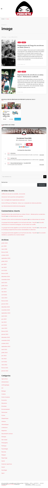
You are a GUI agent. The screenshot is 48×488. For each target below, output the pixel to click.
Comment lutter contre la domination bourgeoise (15, 219)
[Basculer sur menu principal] (1, 8)
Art (19, 42)
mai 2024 (4, 291)
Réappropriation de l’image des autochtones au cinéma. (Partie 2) (31, 46)
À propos (26, 483)
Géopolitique (5, 418)
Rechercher (5, 182)
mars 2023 (4, 328)
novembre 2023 (6, 310)
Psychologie (5, 449)
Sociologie (4, 470)
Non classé (4, 439)
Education (4, 403)
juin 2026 (4, 246)
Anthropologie (5, 385)
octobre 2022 (5, 343)
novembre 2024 (6, 279)
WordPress (4, 485)
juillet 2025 (5, 261)
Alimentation (5, 382)
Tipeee (33, 484)
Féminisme (4, 412)
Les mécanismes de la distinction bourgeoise (13, 206)
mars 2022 (4, 364)
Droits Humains (6, 397)
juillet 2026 (5, 243)
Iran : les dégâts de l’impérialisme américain (13, 200)
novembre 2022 (6, 340)
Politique (4, 445)
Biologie (4, 391)
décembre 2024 (6, 276)
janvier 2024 (5, 304)
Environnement (6, 409)
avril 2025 (4, 270)
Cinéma (23, 42)
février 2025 (5, 273)
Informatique (5, 424)
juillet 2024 (5, 285)
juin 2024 (4, 288)
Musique (4, 436)
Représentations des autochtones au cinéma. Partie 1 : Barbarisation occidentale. (31, 76)
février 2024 (5, 301)
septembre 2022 (6, 346)
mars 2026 (4, 249)
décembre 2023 (6, 307)
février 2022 (5, 367)
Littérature (4, 427)
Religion (4, 455)
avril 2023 (4, 325)
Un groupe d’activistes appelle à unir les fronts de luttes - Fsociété (19, 222)
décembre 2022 (6, 337)
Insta (31, 483)
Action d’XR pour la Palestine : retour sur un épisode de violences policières (21, 203)
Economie (4, 400)
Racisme (4, 452)
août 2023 (4, 316)
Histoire (4, 421)
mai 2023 (4, 322)
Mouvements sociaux (7, 433)
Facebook (36, 483)
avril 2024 (4, 294)
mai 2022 (4, 358)
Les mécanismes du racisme (15, 216)
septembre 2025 (6, 258)
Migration (4, 430)
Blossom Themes (10, 484)
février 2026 (5, 252)
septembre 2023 (6, 313)
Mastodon (27, 484)
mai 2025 (4, 267)
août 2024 (4, 282)
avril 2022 (4, 361)
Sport (3, 473)
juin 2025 (4, 264)
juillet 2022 (5, 352)
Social (3, 467)
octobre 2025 (5, 255)
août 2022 (4, 349)
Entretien (4, 406)
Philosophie (5, 442)
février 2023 (5, 331)
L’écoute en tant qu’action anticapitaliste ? (13, 197)
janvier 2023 (5, 334)
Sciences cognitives (7, 464)
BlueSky (42, 483)
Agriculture (5, 379)
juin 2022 (4, 355)
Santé (3, 461)
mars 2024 (4, 297)
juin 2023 (4, 319)
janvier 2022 (5, 370)
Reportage (4, 458)
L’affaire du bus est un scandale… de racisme (13, 194)
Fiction (3, 415)
